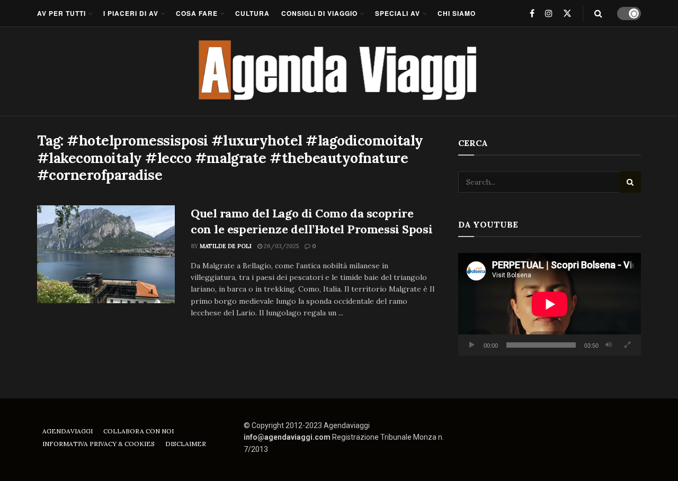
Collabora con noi (138, 431)
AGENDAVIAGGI (67, 431)
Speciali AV (397, 13)
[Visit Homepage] (339, 71)
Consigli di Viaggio (319, 13)
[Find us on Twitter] (567, 13)
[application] (549, 304)
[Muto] (608, 345)
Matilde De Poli (226, 246)
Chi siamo (457, 13)
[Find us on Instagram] (548, 13)
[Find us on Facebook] (532, 13)
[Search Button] (598, 13)
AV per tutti (61, 13)
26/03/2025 (280, 246)
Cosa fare (197, 13)
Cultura (252, 13)
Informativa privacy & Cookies (98, 444)
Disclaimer (185, 444)
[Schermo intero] (627, 345)
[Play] (472, 345)
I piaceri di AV (130, 13)
